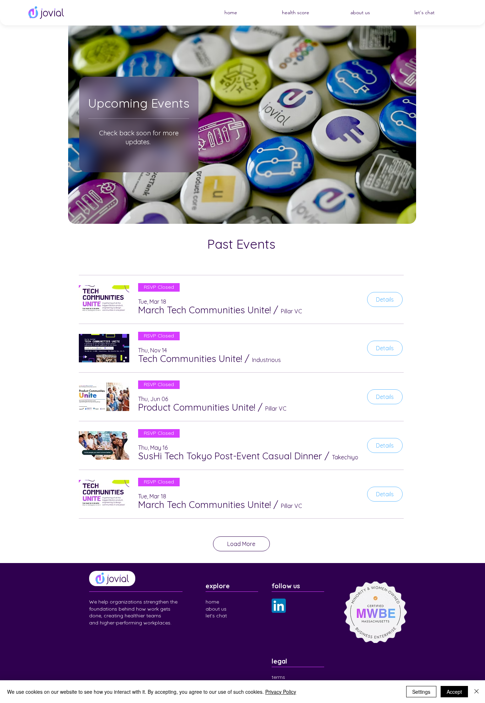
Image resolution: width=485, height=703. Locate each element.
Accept (454, 691)
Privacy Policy (280, 691)
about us (216, 609)
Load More (241, 543)
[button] (204, 310)
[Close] (476, 691)
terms (278, 677)
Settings (421, 691)
